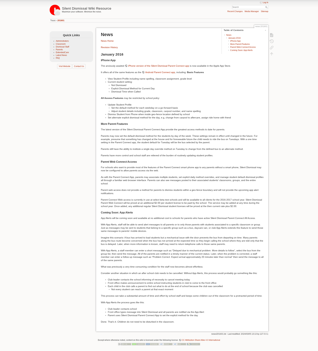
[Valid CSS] (179, 344)
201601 (60, 20)
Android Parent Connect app (160, 72)
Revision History (109, 47)
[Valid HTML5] (166, 344)
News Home (107, 41)
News (228, 35)
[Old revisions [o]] (271, 41)
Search (266, 7)
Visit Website (64, 66)
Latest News (61, 55)
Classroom (61, 44)
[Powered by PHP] (152, 344)
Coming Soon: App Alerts (241, 50)
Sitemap (264, 11)
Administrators (62, 41)
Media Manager (252, 11)
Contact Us (79, 66)
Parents (59, 49)
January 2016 (234, 38)
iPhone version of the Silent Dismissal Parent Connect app (158, 65)
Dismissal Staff (62, 47)
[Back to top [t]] (271, 54)
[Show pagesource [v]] (271, 35)
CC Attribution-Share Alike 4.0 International (201, 340)
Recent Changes (235, 11)
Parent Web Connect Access (243, 47)
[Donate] (138, 344)
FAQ (58, 58)
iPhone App (235, 41)
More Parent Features (240, 44)
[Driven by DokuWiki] (193, 344)
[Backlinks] (271, 47)
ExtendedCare (62, 52)
